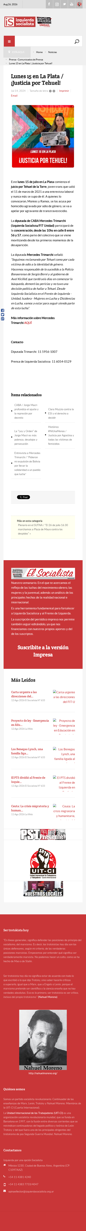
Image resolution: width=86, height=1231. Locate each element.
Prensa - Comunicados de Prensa (26, 59)
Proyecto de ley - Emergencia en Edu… (30, 723)
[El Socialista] (43, 573)
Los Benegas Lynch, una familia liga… (27, 751)
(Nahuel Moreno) (47, 996)
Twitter (64, 4)
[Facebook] (2, 310)
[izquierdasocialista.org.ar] (43, 21)
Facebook (49, 4)
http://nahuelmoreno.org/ (43, 1073)
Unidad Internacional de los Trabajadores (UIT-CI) (35, 1113)
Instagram (56, 4)
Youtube (71, 4)
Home (39, 52)
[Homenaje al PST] (43, 834)
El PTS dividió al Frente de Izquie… (28, 780)
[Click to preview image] (43, 136)
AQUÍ (28, 322)
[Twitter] (2, 314)
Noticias (52, 52)
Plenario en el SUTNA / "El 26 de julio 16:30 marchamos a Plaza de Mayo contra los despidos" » (43, 529)
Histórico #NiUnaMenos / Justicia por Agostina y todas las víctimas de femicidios (61, 435)
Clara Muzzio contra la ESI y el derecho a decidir (61, 413)
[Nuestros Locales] (43, 888)
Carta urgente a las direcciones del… (24, 694)
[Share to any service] (2, 318)
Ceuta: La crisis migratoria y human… (30, 808)
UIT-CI (79, 4)
